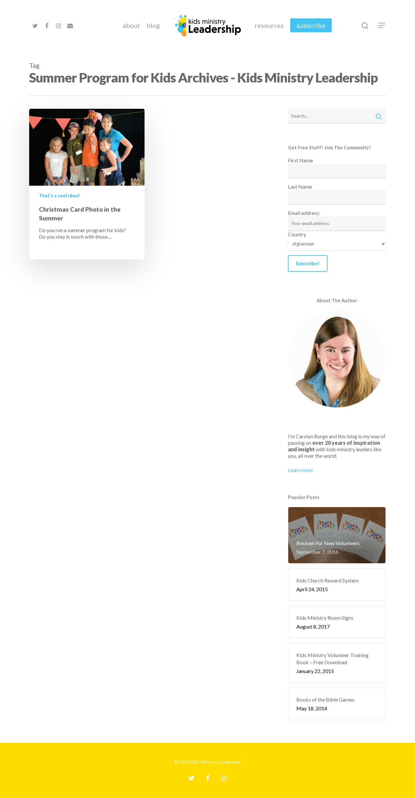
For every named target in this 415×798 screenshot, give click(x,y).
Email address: (304, 213)
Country (297, 234)
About (131, 25)
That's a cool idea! (59, 195)
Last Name (300, 186)
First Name (300, 160)
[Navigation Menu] (382, 25)
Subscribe (311, 25)
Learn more (300, 470)
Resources (269, 25)
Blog (153, 25)
